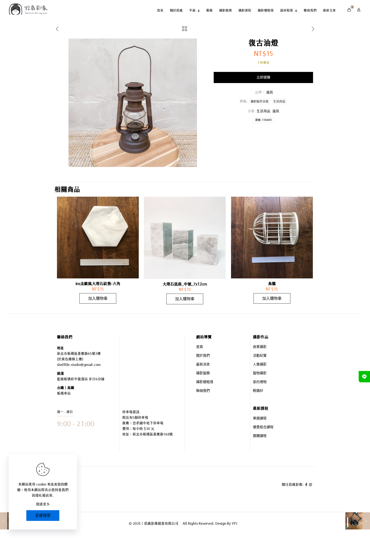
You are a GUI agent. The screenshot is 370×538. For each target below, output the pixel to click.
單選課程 (260, 419)
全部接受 (43, 515)
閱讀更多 (43, 504)
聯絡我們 (203, 391)
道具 (275, 111)
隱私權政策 (43, 495)
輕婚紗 (258, 391)
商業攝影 (260, 347)
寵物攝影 (260, 374)
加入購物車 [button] (97, 298)
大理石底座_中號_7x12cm (185, 284)
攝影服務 (203, 374)
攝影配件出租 (260, 101)
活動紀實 (260, 356)
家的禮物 (260, 382)
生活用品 (263, 111)
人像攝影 (260, 365)
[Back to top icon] (349, 522)
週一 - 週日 (65, 411)
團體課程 (260, 436)
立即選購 (263, 77)
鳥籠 (272, 283)
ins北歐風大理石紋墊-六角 (98, 283)
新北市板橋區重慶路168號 (153, 434)
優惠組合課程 (263, 427)
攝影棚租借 (204, 382)
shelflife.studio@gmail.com (79, 364)
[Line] (364, 376)
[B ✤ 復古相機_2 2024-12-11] (357, 520)
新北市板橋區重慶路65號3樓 (79, 353)
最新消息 (203, 365)
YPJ (234, 523)
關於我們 (203, 356)
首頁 (199, 347)
